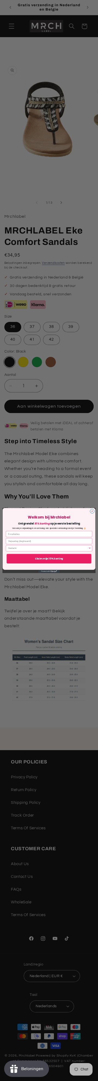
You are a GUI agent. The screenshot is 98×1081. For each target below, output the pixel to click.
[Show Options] (89, 548)
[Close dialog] (92, 511)
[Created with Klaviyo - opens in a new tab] (49, 571)
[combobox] (48, 548)
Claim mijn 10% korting (49, 558)
